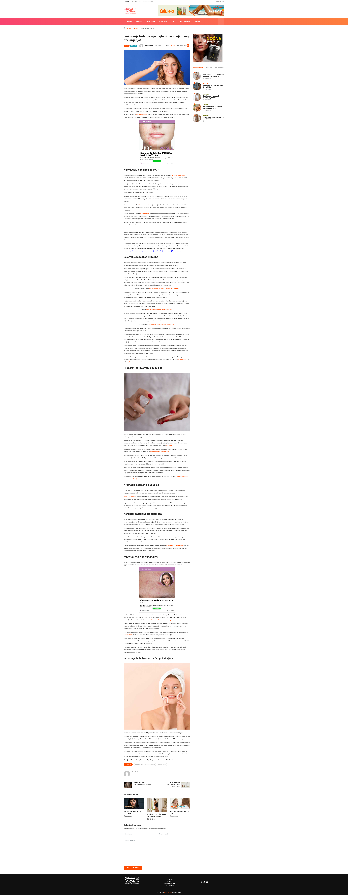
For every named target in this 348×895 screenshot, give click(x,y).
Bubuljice (137, 764)
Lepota (128, 21)
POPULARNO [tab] (198, 68)
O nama (169, 879)
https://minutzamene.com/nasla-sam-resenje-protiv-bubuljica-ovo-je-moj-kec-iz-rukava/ (154, 251)
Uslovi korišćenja (169, 885)
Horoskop (206, 83)
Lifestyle (162, 21)
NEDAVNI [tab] (209, 68)
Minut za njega (185, 21)
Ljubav (172, 21)
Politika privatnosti (169, 883)
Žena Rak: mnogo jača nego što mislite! (213, 86)
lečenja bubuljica (182, 359)
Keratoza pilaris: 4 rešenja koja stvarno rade (212, 107)
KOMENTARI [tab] (219, 68)
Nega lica (133, 45)
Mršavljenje (150, 21)
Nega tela (175, 809)
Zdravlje (138, 21)
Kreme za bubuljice (129, 496)
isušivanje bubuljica (149, 764)
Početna (128, 28)
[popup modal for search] (221, 21)
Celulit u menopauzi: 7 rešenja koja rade (211, 97)
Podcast (197, 21)
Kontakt (169, 881)
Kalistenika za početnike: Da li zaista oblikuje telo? (213, 75)
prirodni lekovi (162, 764)
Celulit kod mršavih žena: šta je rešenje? (142, 1)
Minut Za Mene (168, 892)
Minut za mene (148, 45)
